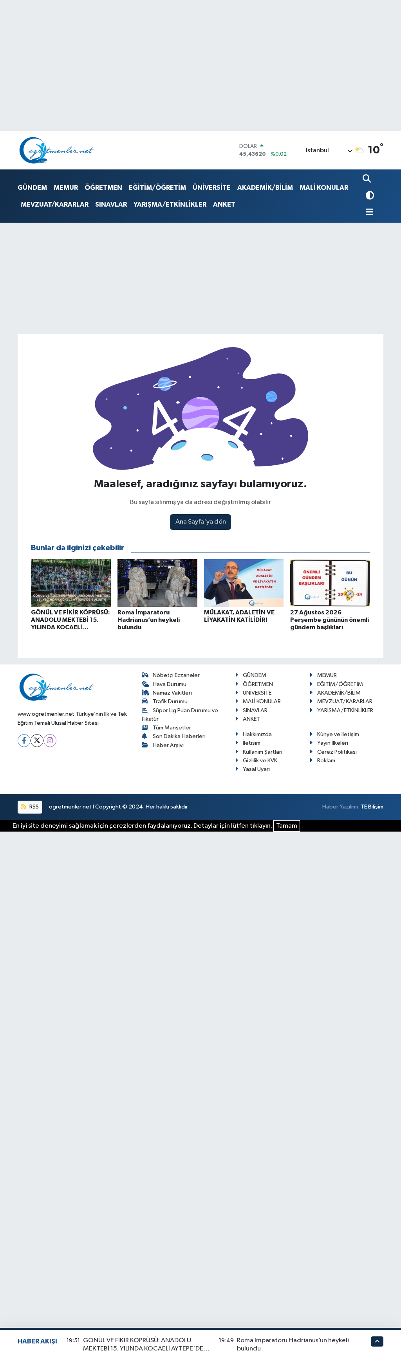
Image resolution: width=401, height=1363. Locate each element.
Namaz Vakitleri (172, 693)
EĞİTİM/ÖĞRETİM (157, 187)
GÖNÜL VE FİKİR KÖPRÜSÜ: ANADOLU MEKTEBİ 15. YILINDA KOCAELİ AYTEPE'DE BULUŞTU (143, 1349)
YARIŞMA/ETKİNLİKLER (170, 204)
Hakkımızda (257, 734)
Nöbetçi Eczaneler (176, 675)
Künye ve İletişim (338, 734)
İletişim (251, 743)
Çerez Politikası (337, 752)
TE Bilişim (372, 807)
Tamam (286, 826)
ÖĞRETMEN (103, 187)
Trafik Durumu (170, 701)
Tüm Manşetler (172, 728)
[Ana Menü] (368, 212)
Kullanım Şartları (262, 752)
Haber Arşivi (168, 745)
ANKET (224, 204)
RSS (33, 807)
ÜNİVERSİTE (212, 187)
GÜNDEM (32, 187)
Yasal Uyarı (256, 769)
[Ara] (367, 179)
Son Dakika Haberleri (179, 736)
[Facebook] (24, 740)
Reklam (326, 760)
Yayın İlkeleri (332, 743)
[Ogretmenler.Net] (57, 150)
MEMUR (66, 187)
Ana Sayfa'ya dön (200, 522)
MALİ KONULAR (324, 187)
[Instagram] (49, 740)
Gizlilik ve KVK (260, 760)
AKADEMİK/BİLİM (265, 187)
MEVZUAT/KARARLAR (55, 204)
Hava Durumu (169, 684)
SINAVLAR (111, 204)
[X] (37, 740)
